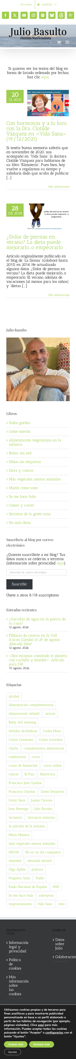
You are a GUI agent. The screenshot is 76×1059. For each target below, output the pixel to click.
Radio (40, 878)
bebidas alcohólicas (23, 731)
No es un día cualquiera (43, 852)
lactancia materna (41, 817)
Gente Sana (17, 800)
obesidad (15, 861)
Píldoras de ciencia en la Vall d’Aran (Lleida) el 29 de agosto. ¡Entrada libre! (34, 639)
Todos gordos (19, 422)
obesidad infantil (39, 861)
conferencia (17, 757)
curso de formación (23, 765)
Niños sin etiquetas (25, 461)
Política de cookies (15, 964)
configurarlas (54, 1033)
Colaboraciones (61, 957)
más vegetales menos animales (32, 843)
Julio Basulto (43, 809)
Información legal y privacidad (15, 947)
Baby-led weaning (22, 722)
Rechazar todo (41, 1044)
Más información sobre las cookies (15, 985)
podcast (37, 869)
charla (13, 748)
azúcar (50, 714)
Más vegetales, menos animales (35, 479)
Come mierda (19, 431)
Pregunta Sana (19, 878)
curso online (52, 765)
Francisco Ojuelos (22, 792)
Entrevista (47, 774)
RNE (56, 887)
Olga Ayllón (17, 869)
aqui (60, 563)
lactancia (15, 817)
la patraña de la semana (27, 826)
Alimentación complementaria (31, 705)
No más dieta (20, 522)
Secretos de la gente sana (30, 514)
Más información (59, 186)
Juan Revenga (18, 809)
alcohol (14, 696)
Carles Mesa (52, 731)
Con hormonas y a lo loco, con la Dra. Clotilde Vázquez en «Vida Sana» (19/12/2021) (36, 131)
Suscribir (19, 584)
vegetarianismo (20, 904)
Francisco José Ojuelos (25, 783)
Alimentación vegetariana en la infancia (35, 442)
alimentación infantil (24, 714)
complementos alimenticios (44, 748)
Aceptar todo (15, 1044)
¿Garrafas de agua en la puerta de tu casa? (37, 621)
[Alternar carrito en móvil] (59, 42)
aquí (45, 77)
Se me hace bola (22, 496)
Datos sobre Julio (59, 944)
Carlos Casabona (21, 740)
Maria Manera (19, 835)
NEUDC (14, 852)
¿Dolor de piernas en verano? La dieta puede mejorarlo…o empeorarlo (34, 241)
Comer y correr (21, 505)
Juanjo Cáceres (41, 800)
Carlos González (50, 740)
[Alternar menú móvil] (67, 42)
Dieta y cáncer (21, 470)
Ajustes (12, 1052)
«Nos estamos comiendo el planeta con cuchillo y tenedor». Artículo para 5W (38, 660)
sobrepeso (46, 895)
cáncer (14, 774)
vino (61, 904)
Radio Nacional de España (28, 887)
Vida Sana (45, 904)
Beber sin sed (20, 453)
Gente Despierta (52, 792)
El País (29, 774)
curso (36, 757)
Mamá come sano (23, 488)
